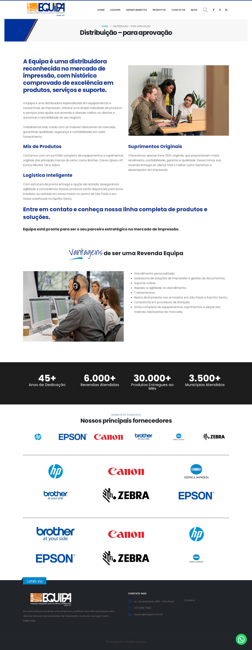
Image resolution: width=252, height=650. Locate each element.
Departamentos (136, 10)
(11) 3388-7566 (142, 607)
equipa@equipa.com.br (148, 614)
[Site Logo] (46, 9)
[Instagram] (219, 9)
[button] (205, 10)
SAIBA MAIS (29, 620)
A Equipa (115, 10)
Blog (194, 10)
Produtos (159, 10)
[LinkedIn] (226, 9)
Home (100, 10)
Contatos (178, 10)
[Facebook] (213, 9)
